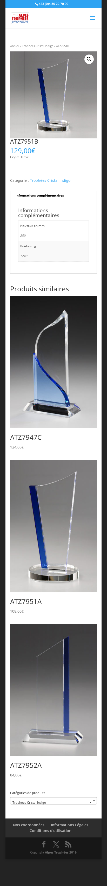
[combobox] (53, 800)
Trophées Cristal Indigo (38, 46)
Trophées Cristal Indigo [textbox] (51, 802)
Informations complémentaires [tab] (40, 195)
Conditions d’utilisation (50, 830)
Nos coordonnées (28, 824)
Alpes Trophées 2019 (61, 852)
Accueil (14, 46)
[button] (89, 59)
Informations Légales (69, 824)
